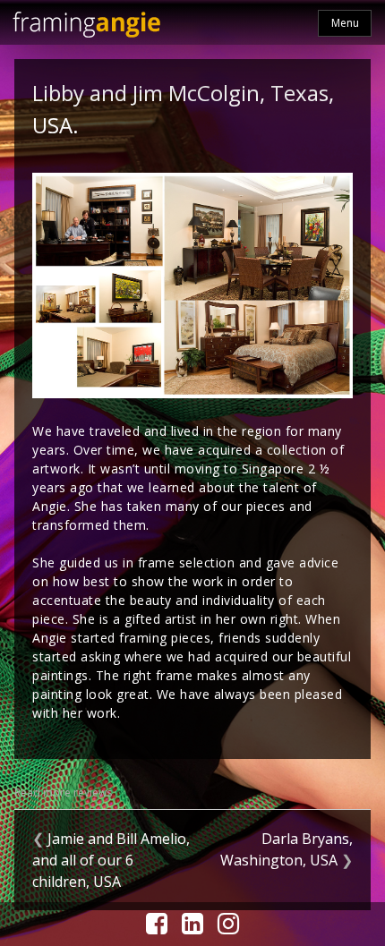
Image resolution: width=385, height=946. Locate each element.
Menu (345, 22)
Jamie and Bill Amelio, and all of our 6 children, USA (111, 860)
